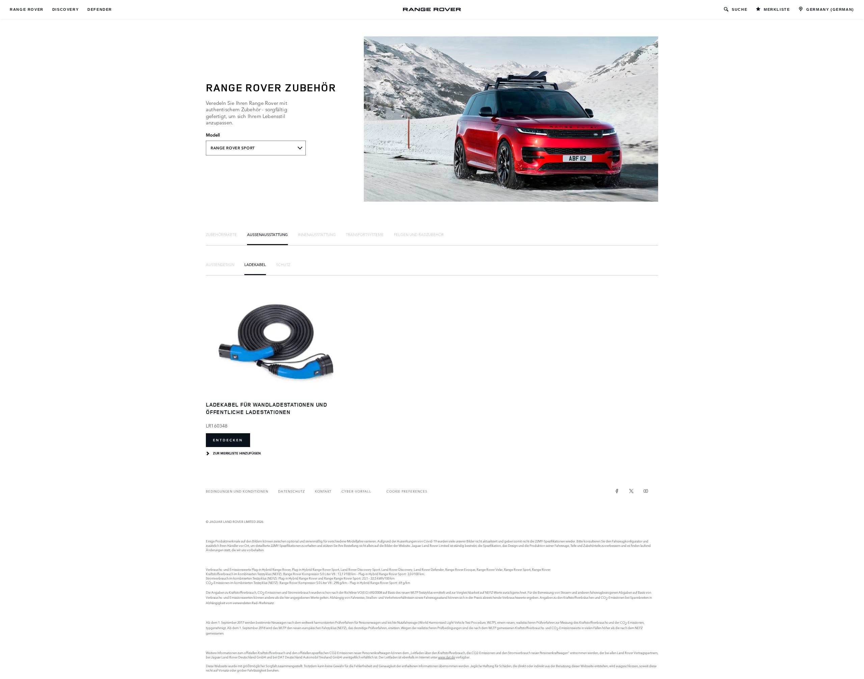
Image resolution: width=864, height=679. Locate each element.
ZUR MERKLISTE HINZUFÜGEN (237, 453)
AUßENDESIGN (220, 264)
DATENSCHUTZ (291, 491)
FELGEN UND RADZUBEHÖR (419, 234)
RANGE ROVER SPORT (233, 148)
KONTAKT (323, 491)
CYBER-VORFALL (356, 491)
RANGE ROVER (27, 9)
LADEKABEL (255, 264)
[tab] (221, 234)
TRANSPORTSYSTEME (365, 234)
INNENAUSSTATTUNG (317, 234)
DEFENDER (99, 9)
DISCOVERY (65, 9)
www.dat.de (446, 657)
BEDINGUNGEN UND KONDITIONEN (237, 491)
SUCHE (739, 9)
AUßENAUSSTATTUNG (267, 234)
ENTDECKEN (228, 440)
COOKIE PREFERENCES (406, 491)
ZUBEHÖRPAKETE (221, 234)
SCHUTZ (283, 264)
